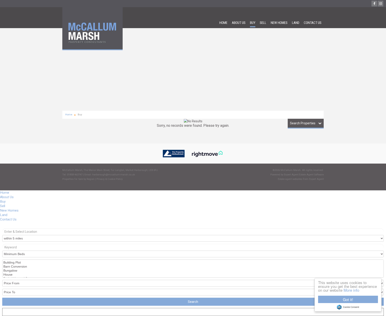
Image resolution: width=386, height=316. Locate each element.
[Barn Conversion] (192, 267)
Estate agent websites (290, 179)
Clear (193, 312)
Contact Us (312, 23)
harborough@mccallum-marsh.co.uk (113, 174)
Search (193, 302)
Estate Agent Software (311, 174)
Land (295, 23)
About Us (238, 23)
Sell (263, 23)
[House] (192, 275)
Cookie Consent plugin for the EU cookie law (348, 307)
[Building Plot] (192, 263)
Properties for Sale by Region (78, 179)
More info (351, 290)
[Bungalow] (192, 271)
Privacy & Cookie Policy (109, 179)
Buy (252, 23)
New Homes (279, 23)
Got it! (348, 299)
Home (223, 23)
